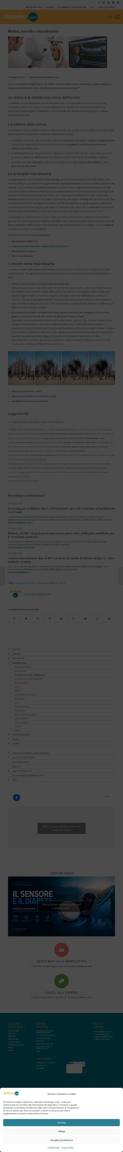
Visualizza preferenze (61, 1140)
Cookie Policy (54, 1147)
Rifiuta (61, 1131)
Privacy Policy (68, 1147)
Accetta (61, 1122)
